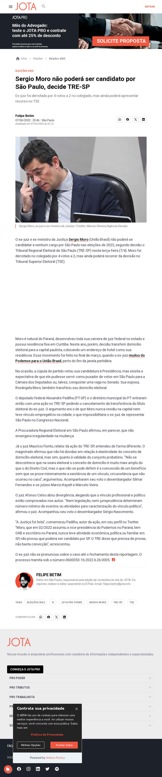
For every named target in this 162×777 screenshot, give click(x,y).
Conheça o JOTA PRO (25, 669)
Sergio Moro (79, 239)
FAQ (10, 746)
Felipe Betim (24, 116)
